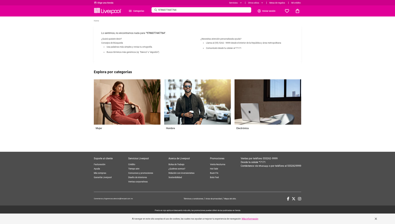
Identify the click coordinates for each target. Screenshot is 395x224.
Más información (250, 219)
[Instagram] (299, 199)
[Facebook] (288, 199)
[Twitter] (293, 199)
